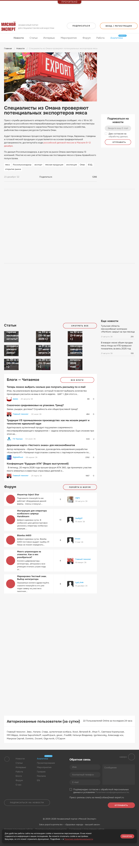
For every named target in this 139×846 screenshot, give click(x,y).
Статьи (34, 37)
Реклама (41, 776)
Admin (15, 399)
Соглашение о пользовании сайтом (86, 829)
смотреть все (80, 326)
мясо (7, 164)
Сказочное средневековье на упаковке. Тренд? (35, 405)
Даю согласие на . (118, 135)
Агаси (77, 539)
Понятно (127, 836)
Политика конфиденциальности (51, 829)
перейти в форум (80, 487)
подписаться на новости (27, 802)
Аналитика (116, 37)
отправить (119, 142)
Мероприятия (69, 37)
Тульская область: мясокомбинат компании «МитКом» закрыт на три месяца (118, 328)
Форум (87, 37)
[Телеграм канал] (22, 795)
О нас (18, 784)
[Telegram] (61, 177)
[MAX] (66, 177)
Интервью (49, 37)
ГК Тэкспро (18, 439)
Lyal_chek (79, 582)
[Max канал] (27, 795)
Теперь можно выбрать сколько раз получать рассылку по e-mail (46, 386)
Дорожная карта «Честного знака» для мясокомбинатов (41, 445)
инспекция (71, 164)
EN (38, 780)
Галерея (41, 771)
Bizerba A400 (24, 535)
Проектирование (46, 763)
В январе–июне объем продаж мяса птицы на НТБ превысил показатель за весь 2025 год (117, 345)
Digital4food (18, 457)
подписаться (81, 26)
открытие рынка (13, 169)
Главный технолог (21, 414)
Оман (82, 164)
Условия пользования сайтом (18, 829)
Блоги (19, 776)
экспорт (38, 164)
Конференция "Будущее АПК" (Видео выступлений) (38, 463)
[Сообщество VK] (17, 795)
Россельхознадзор (22, 164)
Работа (100, 37)
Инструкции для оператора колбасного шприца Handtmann (32, 513)
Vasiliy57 (79, 518)
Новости (19, 37)
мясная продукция (54, 164)
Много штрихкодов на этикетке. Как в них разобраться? (29, 554)
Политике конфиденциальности (78, 839)
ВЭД (90, 164)
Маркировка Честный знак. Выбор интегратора (32, 578)
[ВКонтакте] (56, 177)
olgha (77, 498)
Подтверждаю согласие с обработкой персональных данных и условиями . (101, 791)
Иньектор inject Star (28, 494)
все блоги (77, 380)
